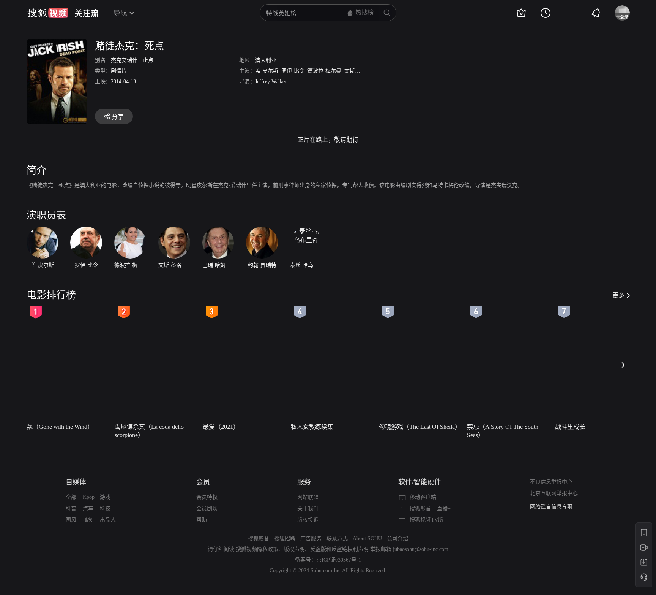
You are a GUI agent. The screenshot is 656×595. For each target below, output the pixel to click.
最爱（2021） (221, 427)
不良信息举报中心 (551, 482)
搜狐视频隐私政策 (257, 549)
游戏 (105, 497)
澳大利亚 (265, 60)
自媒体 (76, 482)
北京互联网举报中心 (554, 493)
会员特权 (207, 497)
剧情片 (119, 71)
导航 (120, 13)
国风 (71, 520)
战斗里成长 (570, 427)
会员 (203, 482)
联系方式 (337, 538)
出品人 (108, 520)
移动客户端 (423, 497)
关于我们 (308, 508)
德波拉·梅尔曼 (324, 71)
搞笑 (88, 520)
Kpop (89, 497)
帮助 (201, 520)
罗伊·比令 (292, 71)
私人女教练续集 (312, 427)
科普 (71, 508)
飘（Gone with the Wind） (60, 427)
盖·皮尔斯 (266, 71)
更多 (618, 295)
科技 (105, 508)
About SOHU (367, 538)
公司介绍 (397, 538)
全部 (71, 497)
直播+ (444, 508)
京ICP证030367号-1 (338, 560)
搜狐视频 (48, 13)
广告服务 (311, 538)
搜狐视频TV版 (426, 520)
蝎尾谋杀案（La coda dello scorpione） (149, 431)
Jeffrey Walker (271, 81)
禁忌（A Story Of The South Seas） (502, 431)
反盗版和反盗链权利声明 (339, 549)
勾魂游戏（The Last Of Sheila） (420, 427)
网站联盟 (308, 497)
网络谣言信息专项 (551, 506)
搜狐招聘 (284, 538)
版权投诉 (308, 520)
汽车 (88, 508)
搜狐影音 (420, 508)
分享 (118, 117)
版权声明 (294, 549)
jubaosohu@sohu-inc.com (420, 549)
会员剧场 (207, 508)
